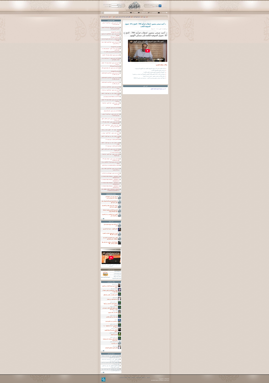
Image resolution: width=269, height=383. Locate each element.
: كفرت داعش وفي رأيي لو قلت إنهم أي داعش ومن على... (110, 360)
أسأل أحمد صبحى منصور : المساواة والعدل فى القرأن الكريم (110, 49)
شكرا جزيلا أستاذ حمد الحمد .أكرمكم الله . (156, 16)
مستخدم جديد (107, 6)
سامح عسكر (115, 297)
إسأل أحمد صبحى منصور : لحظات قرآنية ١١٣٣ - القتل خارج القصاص (110, 122)
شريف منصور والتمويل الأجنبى (158, 70)
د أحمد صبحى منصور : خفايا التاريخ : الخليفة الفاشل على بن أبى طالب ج (110, 74)
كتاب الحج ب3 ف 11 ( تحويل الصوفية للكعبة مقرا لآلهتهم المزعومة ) (150, 68)
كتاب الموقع (144, 12)
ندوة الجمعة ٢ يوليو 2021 (115, 37)
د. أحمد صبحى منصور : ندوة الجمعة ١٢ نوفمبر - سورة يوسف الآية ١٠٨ (110, 23)
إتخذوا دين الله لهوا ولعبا (115, 32)
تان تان (116, 319)
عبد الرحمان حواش (113, 341)
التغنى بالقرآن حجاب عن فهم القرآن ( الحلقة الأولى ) (110, 94)
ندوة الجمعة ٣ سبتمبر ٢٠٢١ (114, 152)
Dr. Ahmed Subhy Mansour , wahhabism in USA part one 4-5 (110, 177)
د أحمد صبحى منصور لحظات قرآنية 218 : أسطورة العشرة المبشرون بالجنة (110, 28)
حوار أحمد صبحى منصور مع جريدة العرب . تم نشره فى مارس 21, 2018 (149, 78)
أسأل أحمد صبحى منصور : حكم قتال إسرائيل (111, 110)
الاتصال (135, 12)
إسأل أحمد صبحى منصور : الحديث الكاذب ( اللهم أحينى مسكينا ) (110, 119)
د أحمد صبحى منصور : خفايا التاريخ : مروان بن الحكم (110, 134)
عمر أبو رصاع (114, 284)
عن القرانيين (154, 12)
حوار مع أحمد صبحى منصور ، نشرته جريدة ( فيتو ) (154, 76)
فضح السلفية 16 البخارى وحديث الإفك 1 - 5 (111, 51)
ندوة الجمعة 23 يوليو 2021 (114, 66)
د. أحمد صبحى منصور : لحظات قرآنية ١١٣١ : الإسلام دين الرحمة (110, 63)
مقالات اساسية (126, 12)
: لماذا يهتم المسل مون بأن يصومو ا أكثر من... (110, 369)
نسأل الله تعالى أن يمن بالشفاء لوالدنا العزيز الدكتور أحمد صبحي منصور (130, 16)
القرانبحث (133, 377)
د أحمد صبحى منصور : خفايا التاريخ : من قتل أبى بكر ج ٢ (110, 87)
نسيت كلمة (105, 4)
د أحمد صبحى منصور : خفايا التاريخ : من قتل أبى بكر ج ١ (110, 91)
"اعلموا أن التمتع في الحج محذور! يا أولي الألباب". (154, 72)
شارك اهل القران (111, 269)
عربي (153, 6)
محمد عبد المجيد (114, 328)
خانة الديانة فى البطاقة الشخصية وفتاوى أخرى (111, 96)
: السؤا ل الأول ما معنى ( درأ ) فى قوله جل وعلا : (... (110, 363)
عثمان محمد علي (114, 288)
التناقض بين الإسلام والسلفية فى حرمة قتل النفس (110, 165)
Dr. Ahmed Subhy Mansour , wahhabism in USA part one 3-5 (110, 180)
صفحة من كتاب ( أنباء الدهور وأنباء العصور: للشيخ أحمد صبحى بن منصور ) (148, 74)
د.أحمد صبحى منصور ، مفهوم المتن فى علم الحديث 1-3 (110, 174)
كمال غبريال (115, 310)
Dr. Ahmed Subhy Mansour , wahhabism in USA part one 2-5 (110, 183)
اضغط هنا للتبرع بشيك (105, 277)
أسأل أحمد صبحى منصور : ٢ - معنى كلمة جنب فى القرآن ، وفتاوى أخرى (110, 59)
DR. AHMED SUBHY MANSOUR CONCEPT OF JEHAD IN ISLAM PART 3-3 (110, 190)
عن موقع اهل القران (117, 271)
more (102, 218)
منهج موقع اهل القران (117, 273)
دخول (108, 4)
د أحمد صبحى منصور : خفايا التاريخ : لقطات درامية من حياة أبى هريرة (110, 43)
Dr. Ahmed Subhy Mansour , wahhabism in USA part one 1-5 (110, 187)
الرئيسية (164, 12)
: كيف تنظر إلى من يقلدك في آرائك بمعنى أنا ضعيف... (110, 357)
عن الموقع (144, 377)
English (156, 6)
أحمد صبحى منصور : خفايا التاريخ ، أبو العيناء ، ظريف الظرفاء (110, 104)
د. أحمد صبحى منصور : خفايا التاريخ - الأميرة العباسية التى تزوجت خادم (110, 126)
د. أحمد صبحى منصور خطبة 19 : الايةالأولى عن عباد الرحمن (110, 163)
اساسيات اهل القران (123, 377)
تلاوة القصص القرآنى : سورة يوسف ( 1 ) (112, 139)
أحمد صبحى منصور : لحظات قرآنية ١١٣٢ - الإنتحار (110, 55)
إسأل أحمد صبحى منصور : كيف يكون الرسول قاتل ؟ (110, 68)
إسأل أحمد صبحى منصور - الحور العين (112, 107)
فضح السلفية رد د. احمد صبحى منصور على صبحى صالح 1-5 (110, 39)
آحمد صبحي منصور (113, 293)
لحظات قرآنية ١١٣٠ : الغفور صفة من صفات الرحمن (110, 130)
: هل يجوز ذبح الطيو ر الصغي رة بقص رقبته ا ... (110, 366)
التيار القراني (138, 377)
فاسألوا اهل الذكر (111, 353)
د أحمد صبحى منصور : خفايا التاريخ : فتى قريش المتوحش (110, 34)
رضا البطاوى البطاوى (113, 332)
